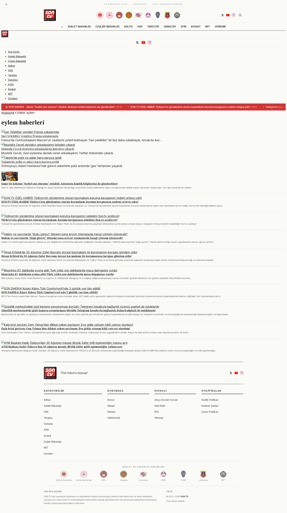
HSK (140, 26)
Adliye (128, 26)
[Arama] (240, 15)
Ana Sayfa (13, 51)
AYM (183, 26)
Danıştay (170, 26)
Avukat (196, 26)
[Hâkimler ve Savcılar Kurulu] (119, 15)
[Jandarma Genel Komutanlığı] (167, 15)
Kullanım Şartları (209, 405)
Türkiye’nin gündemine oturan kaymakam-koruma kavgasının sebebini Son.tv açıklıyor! (59, 219)
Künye (110, 399)
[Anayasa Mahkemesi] (148, 15)
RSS (156, 411)
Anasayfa (7, 112)
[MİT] (177, 15)
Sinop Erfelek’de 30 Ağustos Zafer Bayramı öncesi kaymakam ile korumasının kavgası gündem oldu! (66, 256)
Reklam (111, 411)
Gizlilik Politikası (209, 399)
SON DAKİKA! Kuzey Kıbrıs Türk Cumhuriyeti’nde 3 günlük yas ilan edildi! (49, 292)
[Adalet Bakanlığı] (100, 15)
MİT (207, 26)
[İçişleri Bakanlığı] (109, 15)
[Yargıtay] (129, 15)
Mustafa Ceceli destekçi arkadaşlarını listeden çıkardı (37, 149)
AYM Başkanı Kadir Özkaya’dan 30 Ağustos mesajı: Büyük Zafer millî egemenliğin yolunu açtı (61, 346)
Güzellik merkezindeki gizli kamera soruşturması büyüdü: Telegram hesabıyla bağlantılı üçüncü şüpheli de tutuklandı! (78, 310)
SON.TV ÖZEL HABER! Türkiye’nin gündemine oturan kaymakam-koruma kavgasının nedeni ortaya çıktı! (69, 201)
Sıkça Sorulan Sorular (166, 399)
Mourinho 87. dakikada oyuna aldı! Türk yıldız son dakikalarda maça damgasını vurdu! (57, 274)
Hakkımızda (113, 417)
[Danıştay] (138, 15)
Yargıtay (153, 26)
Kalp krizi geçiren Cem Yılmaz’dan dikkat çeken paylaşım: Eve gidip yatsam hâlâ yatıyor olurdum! (65, 328)
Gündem (220, 26)
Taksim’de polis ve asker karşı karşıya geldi (30, 162)
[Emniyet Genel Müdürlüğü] (157, 15)
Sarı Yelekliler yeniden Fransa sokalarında (29, 136)
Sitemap (158, 417)
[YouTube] (228, 15)
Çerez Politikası (209, 411)
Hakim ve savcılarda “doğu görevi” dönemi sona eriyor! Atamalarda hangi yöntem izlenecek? (62, 238)
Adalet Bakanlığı (79, 26)
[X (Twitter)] (222, 15)
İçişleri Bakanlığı (107, 26)
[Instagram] (233, 15)
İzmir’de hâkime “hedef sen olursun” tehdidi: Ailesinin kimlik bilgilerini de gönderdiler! (59, 183)
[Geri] (6, 4)
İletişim (111, 405)
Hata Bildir (159, 405)
